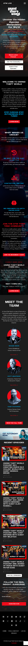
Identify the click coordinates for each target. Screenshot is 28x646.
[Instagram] (11, 616)
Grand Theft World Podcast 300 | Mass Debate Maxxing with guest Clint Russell (13, 502)
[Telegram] (7, 621)
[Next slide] (27, 434)
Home (4, 631)
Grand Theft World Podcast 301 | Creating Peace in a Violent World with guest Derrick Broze (13, 468)
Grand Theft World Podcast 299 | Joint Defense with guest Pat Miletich (13, 534)
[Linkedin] (20, 616)
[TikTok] (20, 621)
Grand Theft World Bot (8, 477)
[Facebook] (3, 616)
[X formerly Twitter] (7, 616)
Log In (23, 631)
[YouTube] (16, 616)
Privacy (14, 633)
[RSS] (16, 625)
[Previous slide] (1, 434)
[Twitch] (24, 616)
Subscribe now (14, 603)
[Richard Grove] (14, 341)
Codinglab (14, 643)
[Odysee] (24, 621)
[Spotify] (3, 621)
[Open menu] (24, 3)
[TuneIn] (16, 621)
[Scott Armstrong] (14, 372)
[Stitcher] (11, 621)
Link (14, 430)
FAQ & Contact (13, 631)
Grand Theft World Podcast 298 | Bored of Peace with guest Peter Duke (14, 565)
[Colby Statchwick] (14, 402)
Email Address (6, 596)
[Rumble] (11, 625)
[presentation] (14, 454)
